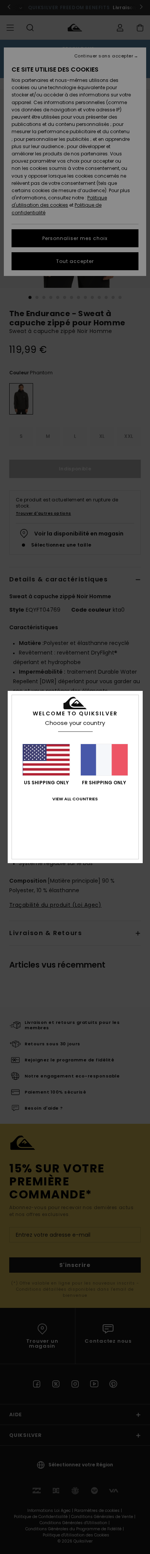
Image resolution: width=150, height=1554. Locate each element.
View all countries (75, 799)
